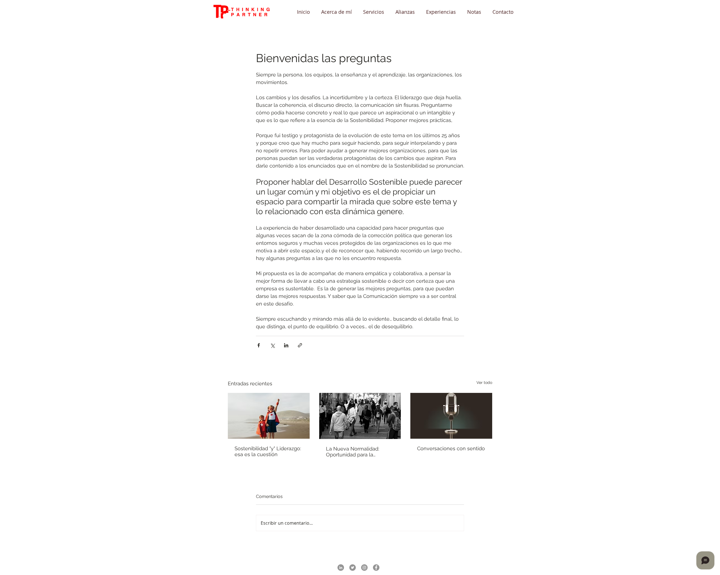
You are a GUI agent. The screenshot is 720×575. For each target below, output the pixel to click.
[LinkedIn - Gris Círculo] (341, 567)
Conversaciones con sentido (451, 448)
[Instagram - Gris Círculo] (364, 567)
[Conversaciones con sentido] (451, 416)
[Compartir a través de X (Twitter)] (272, 345)
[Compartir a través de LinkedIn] (286, 345)
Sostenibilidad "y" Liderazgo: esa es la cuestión (268, 451)
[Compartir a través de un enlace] (300, 345)
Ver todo (484, 382)
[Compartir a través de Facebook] (258, 345)
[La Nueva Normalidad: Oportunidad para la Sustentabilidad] (360, 416)
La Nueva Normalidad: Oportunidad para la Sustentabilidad (352, 452)
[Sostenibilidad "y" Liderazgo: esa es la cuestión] (269, 416)
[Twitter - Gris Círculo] (352, 567)
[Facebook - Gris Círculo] (376, 567)
